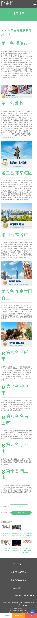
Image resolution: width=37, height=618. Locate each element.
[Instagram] (28, 595)
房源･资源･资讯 (17, 580)
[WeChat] (16, 596)
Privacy (14, 613)
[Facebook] (34, 595)
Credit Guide (25, 613)
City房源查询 (19, 506)
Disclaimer (19, 613)
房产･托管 (17, 564)
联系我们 (21, 512)
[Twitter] (31, 595)
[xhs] (22, 595)
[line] (25, 595)
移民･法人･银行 (17, 572)
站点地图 (24, 606)
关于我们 (17, 588)
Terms (10, 613)
